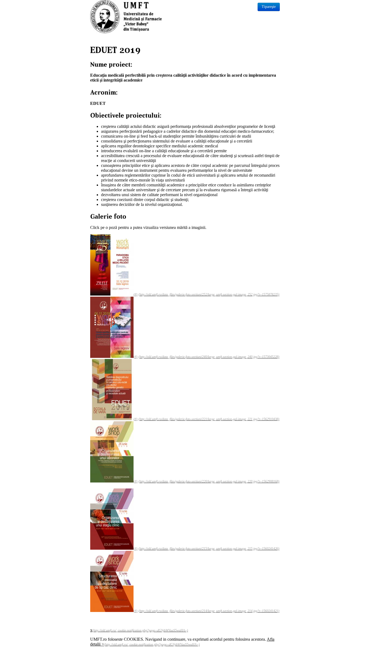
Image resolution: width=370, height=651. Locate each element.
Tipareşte (269, 7)
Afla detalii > (182, 641)
